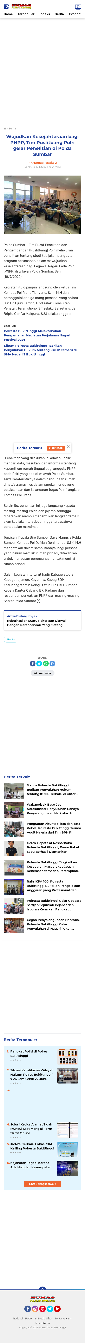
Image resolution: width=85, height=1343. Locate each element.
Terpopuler (26, 14)
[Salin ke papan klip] (52, 663)
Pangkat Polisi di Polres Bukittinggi (28, 1053)
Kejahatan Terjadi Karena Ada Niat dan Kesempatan (30, 1165)
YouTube (60, 1314)
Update (57, 448)
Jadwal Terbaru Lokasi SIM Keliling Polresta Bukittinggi (32, 1146)
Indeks (44, 14)
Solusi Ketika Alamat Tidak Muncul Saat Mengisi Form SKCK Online (31, 1128)
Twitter (52, 1314)
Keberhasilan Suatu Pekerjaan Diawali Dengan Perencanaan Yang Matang (36, 623)
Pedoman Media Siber (38, 1318)
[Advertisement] (42, 27)
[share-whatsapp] (46, 663)
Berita (59, 14)
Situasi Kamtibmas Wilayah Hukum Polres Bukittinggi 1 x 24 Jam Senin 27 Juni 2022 (31, 1074)
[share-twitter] (39, 663)
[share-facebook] (32, 663)
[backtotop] (42, 1290)
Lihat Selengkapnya (41, 1183)
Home (8, 14)
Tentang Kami (63, 1318)
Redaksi (18, 1318)
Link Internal (42, 1323)
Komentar (44, 673)
